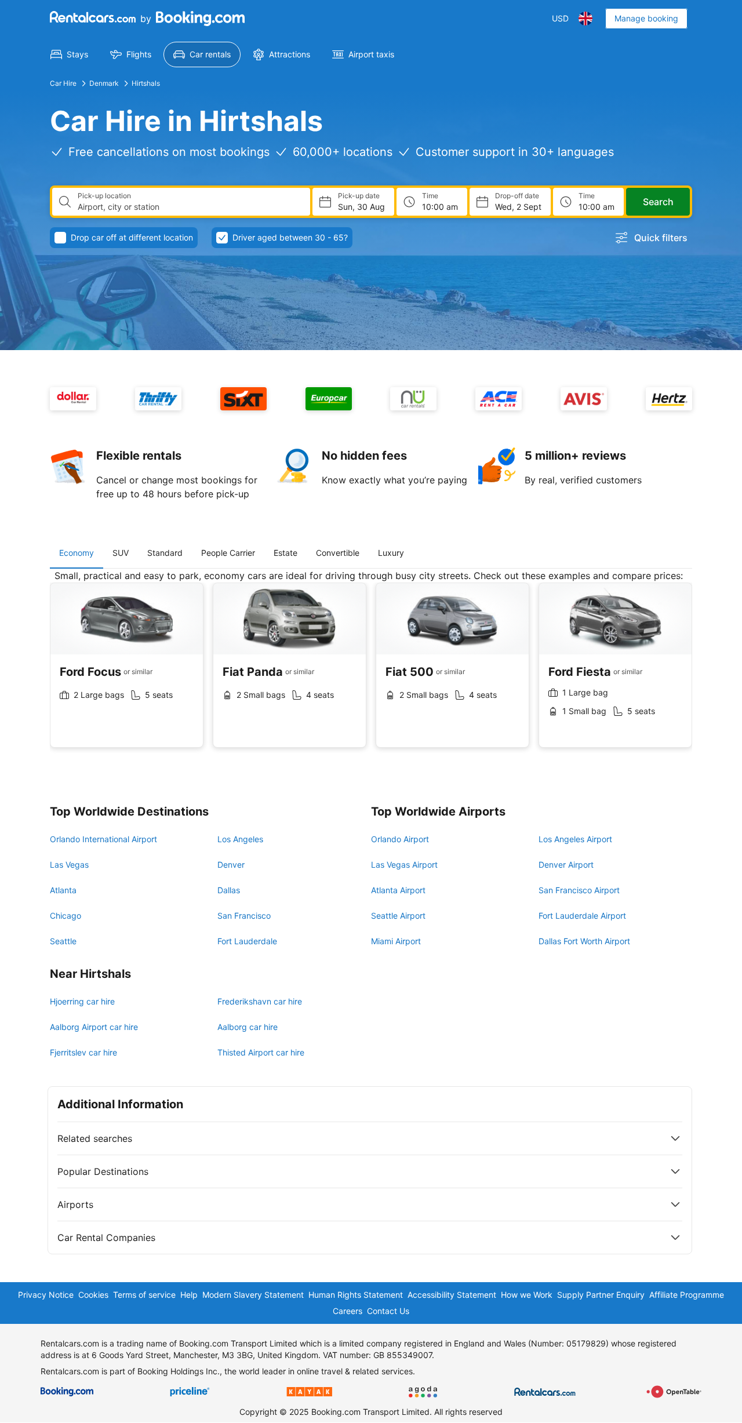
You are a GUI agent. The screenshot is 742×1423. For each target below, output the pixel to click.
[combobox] (189, 207)
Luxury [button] (391, 553)
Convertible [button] (337, 553)
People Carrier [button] (228, 553)
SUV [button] (120, 553)
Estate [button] (285, 553)
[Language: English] (585, 18)
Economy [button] (76, 553)
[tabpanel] (371, 667)
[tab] (76, 553)
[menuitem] (69, 54)
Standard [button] (165, 553)
